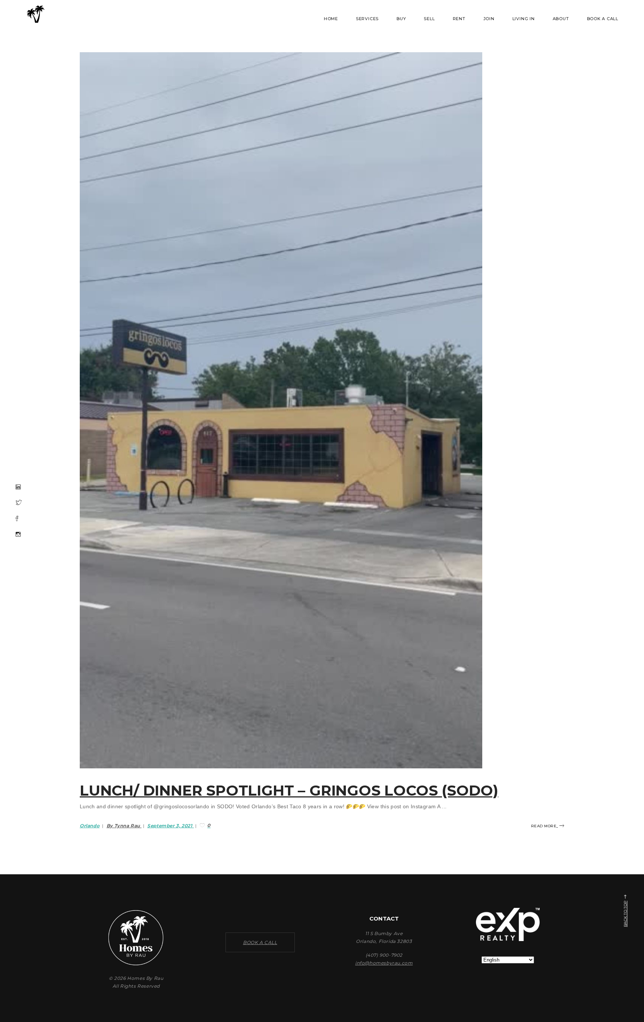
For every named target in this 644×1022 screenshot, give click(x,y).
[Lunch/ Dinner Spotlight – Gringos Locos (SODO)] (281, 410)
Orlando (90, 825)
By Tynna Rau (124, 825)
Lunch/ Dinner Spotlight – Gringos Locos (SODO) (289, 790)
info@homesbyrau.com (384, 963)
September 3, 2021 (170, 825)
